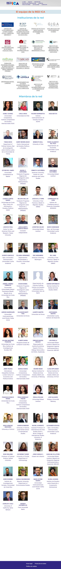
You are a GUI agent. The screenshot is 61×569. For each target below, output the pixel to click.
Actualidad (36, 4)
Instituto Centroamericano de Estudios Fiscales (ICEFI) (8, 48)
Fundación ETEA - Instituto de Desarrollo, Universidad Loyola (38, 48)
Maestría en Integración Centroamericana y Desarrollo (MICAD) (23, 66)
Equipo (30, 1)
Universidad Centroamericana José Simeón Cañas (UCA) (53, 66)
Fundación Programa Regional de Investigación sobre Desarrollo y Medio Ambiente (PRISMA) (7, 67)
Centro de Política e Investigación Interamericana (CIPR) (38, 31)
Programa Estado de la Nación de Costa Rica (38, 65)
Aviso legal (29, 563)
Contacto (44, 4)
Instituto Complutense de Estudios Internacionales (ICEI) (23, 49)
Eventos (40, 3)
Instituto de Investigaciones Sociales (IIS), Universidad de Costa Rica (53, 49)
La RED (24, 1)
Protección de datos (40, 563)
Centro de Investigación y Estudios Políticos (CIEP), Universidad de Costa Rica (23, 32)
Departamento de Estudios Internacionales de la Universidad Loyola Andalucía (22, 85)
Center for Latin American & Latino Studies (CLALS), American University (8, 32)
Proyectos (37, 1)
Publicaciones (26, 4)
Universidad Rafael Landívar (7, 82)
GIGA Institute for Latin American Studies (53, 30)
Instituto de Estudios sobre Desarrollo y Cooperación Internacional (53, 85)
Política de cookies (31, 566)
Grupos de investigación (29, 3)
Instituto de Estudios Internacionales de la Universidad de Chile (38, 87)
